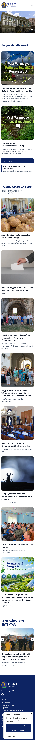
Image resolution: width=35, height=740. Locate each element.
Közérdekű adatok (8, 705)
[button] (26, 29)
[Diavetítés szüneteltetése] (17, 28)
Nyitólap (4, 700)
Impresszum (5, 702)
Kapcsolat (4, 708)
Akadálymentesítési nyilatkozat (12, 710)
